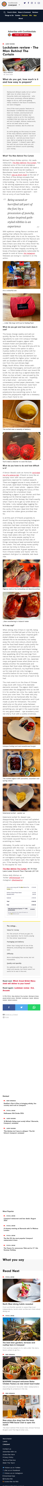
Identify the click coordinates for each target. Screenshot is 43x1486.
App (35, 15)
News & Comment (24, 12)
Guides (17, 15)
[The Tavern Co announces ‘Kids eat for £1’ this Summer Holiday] (21, 1247)
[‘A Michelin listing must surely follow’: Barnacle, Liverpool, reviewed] (21, 1120)
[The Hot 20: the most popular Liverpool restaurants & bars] (21, 1237)
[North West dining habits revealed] (21, 1294)
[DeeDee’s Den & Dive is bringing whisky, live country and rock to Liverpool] (21, 1102)
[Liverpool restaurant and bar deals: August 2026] (21, 1217)
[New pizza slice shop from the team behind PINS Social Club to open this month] (21, 1411)
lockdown (25, 998)
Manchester (7, 1439)
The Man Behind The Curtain (24, 163)
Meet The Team (9, 1463)
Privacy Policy (8, 1457)
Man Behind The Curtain (20, 996)
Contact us (7, 1449)
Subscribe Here (9, 1454)
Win (30, 15)
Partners (25, 15)
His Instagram (29, 253)
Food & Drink (11, 12)
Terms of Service (9, 1460)
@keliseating (17, 880)
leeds (31, 998)
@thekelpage (14, 878)
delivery (36, 998)
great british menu (9, 998)
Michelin (18, 998)
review (5, 1000)
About (21, 18)
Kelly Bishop (8, 72)
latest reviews (12, 1000)
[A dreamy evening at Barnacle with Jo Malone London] (21, 1227)
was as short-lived (19, 175)
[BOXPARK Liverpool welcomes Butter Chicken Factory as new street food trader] (21, 1371)
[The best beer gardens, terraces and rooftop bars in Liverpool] (21, 1332)
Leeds (5, 1441)
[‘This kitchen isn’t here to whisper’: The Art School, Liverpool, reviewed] (21, 1130)
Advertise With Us (9, 1452)
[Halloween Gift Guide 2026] (21, 1111)
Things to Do (9, 15)
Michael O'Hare (34, 996)
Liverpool (6, 1444)
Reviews (35, 12)
